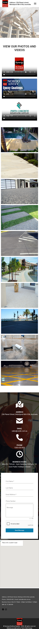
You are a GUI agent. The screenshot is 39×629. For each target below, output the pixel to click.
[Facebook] (3, 610)
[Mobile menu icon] (35, 4)
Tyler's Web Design (26, 628)
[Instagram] (6, 610)
